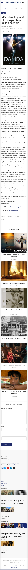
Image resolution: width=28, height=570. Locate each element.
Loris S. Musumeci (10, 28)
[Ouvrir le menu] (2, 2)
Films (6, 8)
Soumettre (7, 444)
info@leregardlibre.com (14, 464)
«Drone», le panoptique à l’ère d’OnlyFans (14, 338)
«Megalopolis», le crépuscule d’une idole (14, 283)
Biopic (3, 216)
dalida (9, 216)
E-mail (3, 435)
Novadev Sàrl (14, 567)
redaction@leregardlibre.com (13, 463)
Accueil (2, 8)
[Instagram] (14, 468)
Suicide (3, 219)
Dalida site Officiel (13, 210)
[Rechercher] (23, 3)
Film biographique (17, 216)
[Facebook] (2, 468)
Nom (3, 426)
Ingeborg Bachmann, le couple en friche (14, 365)
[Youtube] (8, 468)
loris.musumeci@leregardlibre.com (17, 207)
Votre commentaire (7, 408)
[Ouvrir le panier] (25, 2)
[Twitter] (5, 468)
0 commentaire (5, 31)
